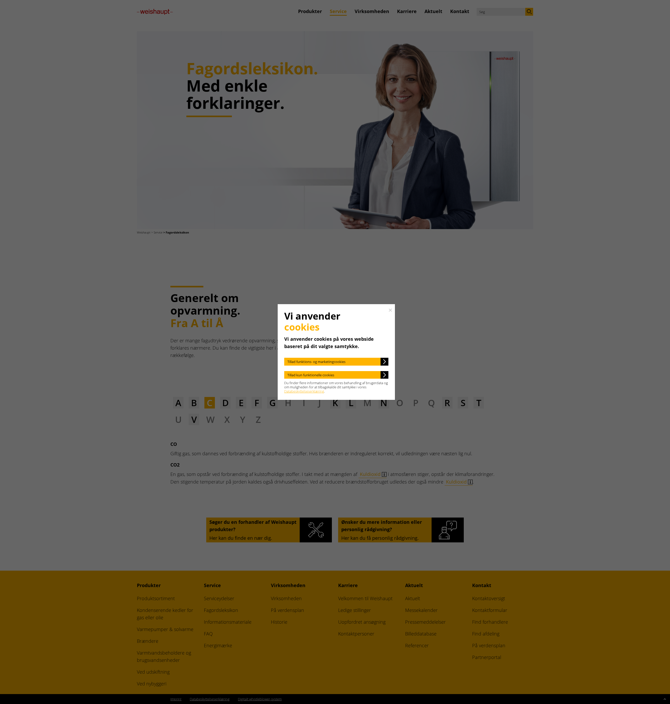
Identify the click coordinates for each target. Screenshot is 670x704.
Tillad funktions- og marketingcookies (316, 361)
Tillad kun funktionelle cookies (310, 375)
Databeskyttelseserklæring (304, 391)
